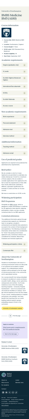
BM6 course (13, 204)
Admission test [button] (7, 129)
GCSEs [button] (5, 93)
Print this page (16, 315)
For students (5, 385)
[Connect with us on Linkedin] (3, 392)
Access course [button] (8, 106)
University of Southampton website (12, 308)
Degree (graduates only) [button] (11, 65)
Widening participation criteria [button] (12, 244)
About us (4, 380)
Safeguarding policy (13, 401)
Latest (17, 380)
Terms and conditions (12, 397)
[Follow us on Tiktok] (16, 392)
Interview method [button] (8, 136)
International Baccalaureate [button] (11, 86)
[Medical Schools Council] (6, 375)
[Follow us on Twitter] (9, 392)
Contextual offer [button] (8, 250)
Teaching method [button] (8, 147)
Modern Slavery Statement (17, 399)
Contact (3, 389)
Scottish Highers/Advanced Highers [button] (12, 79)
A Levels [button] (6, 71)
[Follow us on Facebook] (6, 392)
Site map (3, 397)
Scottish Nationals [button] (9, 99)
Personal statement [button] (9, 123)
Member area (19, 382)
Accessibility (4, 401)
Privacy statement (5, 399)
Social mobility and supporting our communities (12, 403)
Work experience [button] (8, 116)
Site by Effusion (5, 405)
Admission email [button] (8, 153)
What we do (5, 382)
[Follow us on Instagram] (13, 392)
